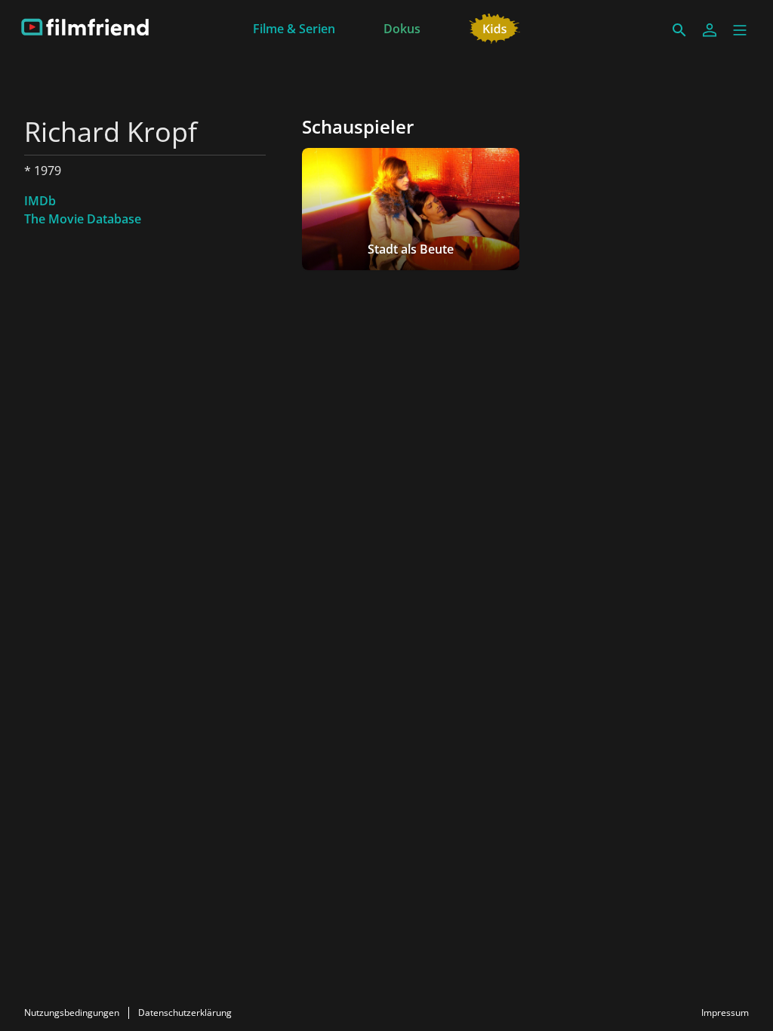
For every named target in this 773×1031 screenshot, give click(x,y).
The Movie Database (82, 219)
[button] (740, 30)
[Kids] (495, 27)
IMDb (40, 200)
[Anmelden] (709, 30)
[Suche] (679, 30)
